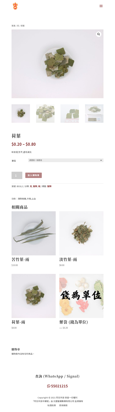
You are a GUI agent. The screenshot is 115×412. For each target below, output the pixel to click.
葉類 (35, 186)
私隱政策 (51, 405)
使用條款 (63, 405)
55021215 (59, 385)
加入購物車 (33, 175)
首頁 (13, 25)
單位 (14, 160)
